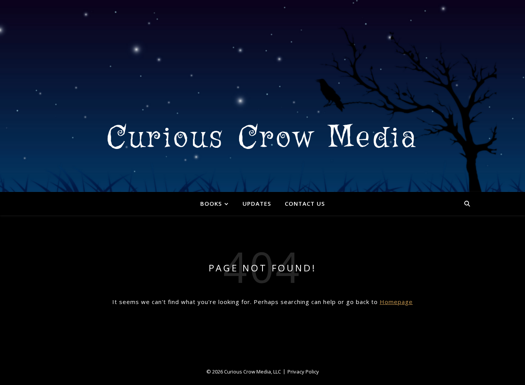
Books (211, 203)
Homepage (396, 302)
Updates (257, 203)
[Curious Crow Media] (262, 96)
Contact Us (305, 203)
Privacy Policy (303, 371)
